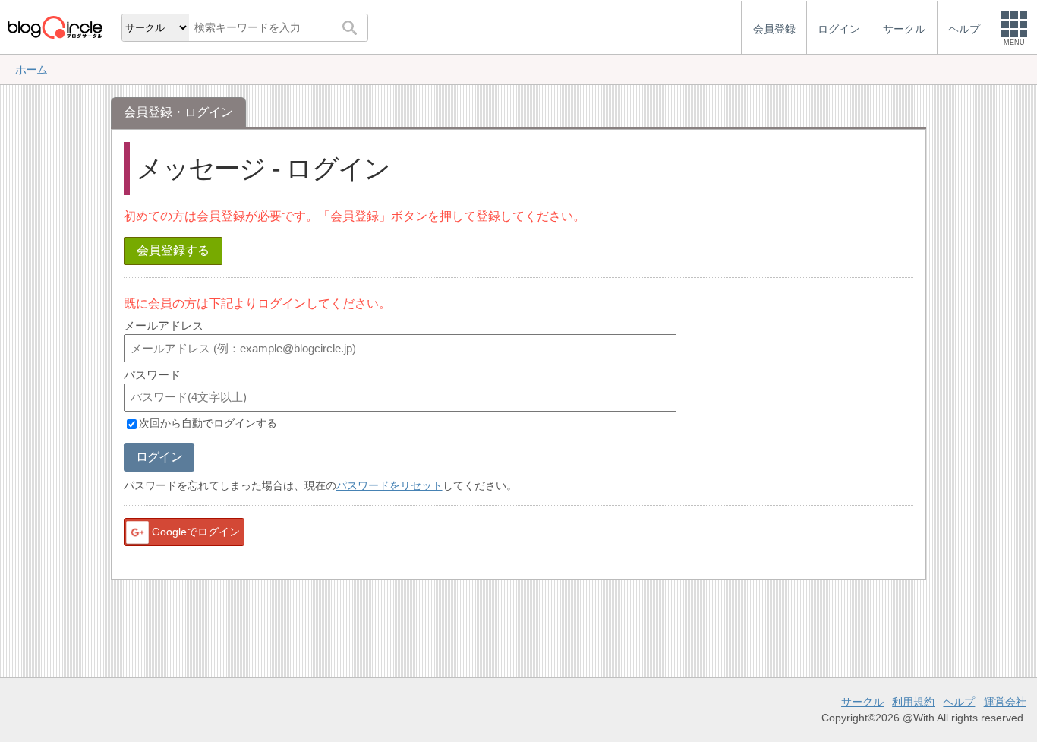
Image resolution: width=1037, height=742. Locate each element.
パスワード (152, 374)
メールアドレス (163, 325)
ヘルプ (959, 702)
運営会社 (1005, 702)
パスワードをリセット (389, 485)
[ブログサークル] (54, 27)
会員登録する (173, 250)
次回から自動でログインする (208, 424)
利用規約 (913, 702)
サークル (862, 702)
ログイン (159, 456)
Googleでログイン (196, 532)
